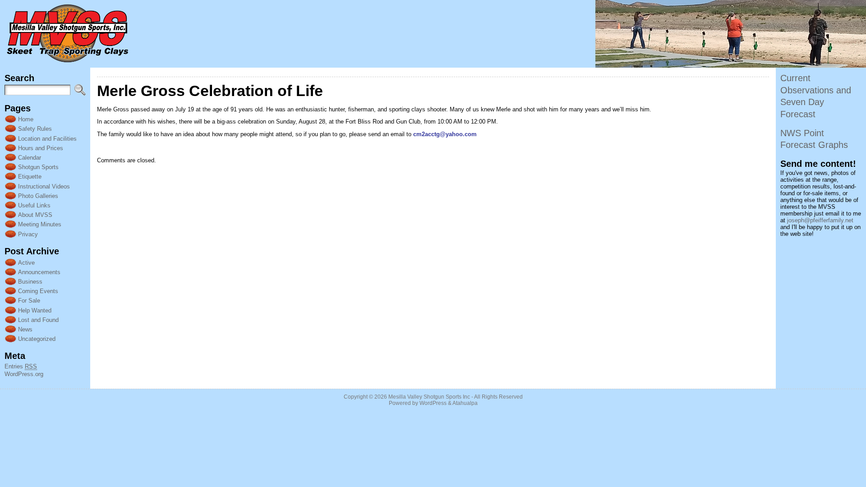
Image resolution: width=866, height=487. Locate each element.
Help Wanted (34, 310)
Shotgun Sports (38, 167)
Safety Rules (35, 128)
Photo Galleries (38, 196)
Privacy (28, 234)
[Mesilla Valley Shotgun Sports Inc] (433, 34)
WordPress (433, 403)
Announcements (39, 272)
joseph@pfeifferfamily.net (820, 220)
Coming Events (38, 291)
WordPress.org (24, 374)
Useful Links (34, 205)
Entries (21, 366)
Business (30, 281)
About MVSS (35, 214)
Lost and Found (38, 320)
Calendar (29, 157)
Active (26, 262)
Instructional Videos (44, 186)
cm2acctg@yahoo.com (445, 134)
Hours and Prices (40, 148)
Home (25, 119)
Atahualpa (465, 403)
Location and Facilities (47, 138)
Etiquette (29, 176)
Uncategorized (36, 338)
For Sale (29, 300)
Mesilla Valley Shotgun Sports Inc (429, 397)
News (25, 329)
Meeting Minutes (39, 224)
